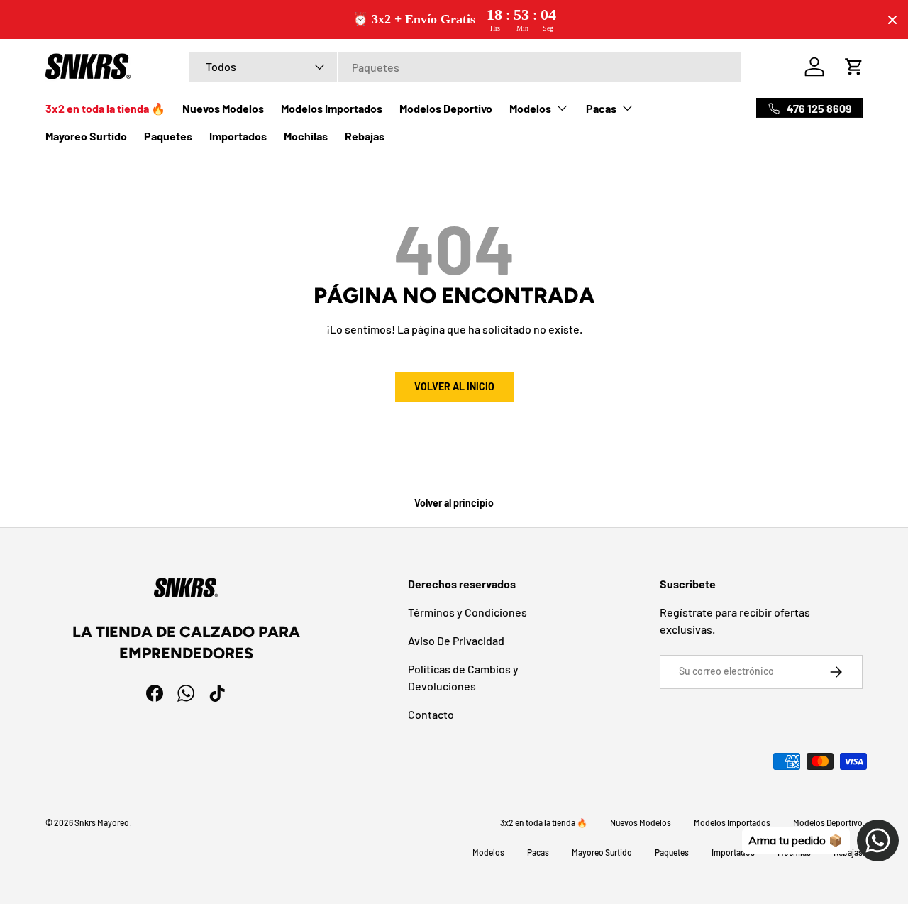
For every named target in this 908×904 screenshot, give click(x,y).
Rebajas (364, 136)
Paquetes (168, 136)
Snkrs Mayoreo (101, 822)
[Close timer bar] (892, 19)
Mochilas (306, 136)
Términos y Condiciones (467, 612)
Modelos (530, 108)
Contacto (431, 714)
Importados (238, 136)
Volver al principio (454, 503)
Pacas (601, 108)
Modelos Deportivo (445, 108)
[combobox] (465, 67)
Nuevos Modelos (223, 108)
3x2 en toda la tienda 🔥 (105, 108)
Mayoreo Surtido (86, 136)
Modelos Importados (331, 108)
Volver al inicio (454, 386)
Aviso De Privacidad (456, 640)
